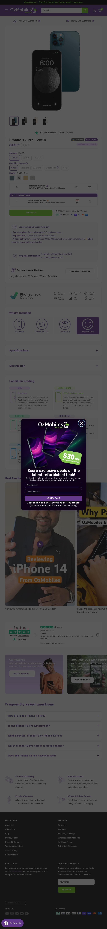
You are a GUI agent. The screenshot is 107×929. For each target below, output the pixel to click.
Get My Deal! (53, 498)
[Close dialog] (81, 423)
